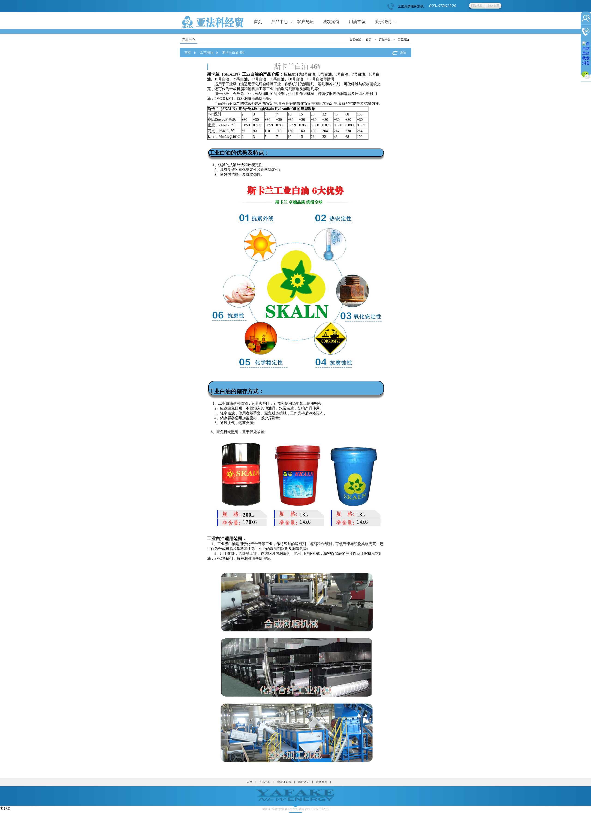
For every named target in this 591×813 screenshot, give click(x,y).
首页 (258, 21)
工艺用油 (403, 39)
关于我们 (383, 21)
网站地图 (476, 5)
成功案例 (331, 21)
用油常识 (357, 21)
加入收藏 (493, 5)
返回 (403, 52)
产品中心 (279, 21)
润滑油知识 (284, 782)
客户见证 (305, 21)
